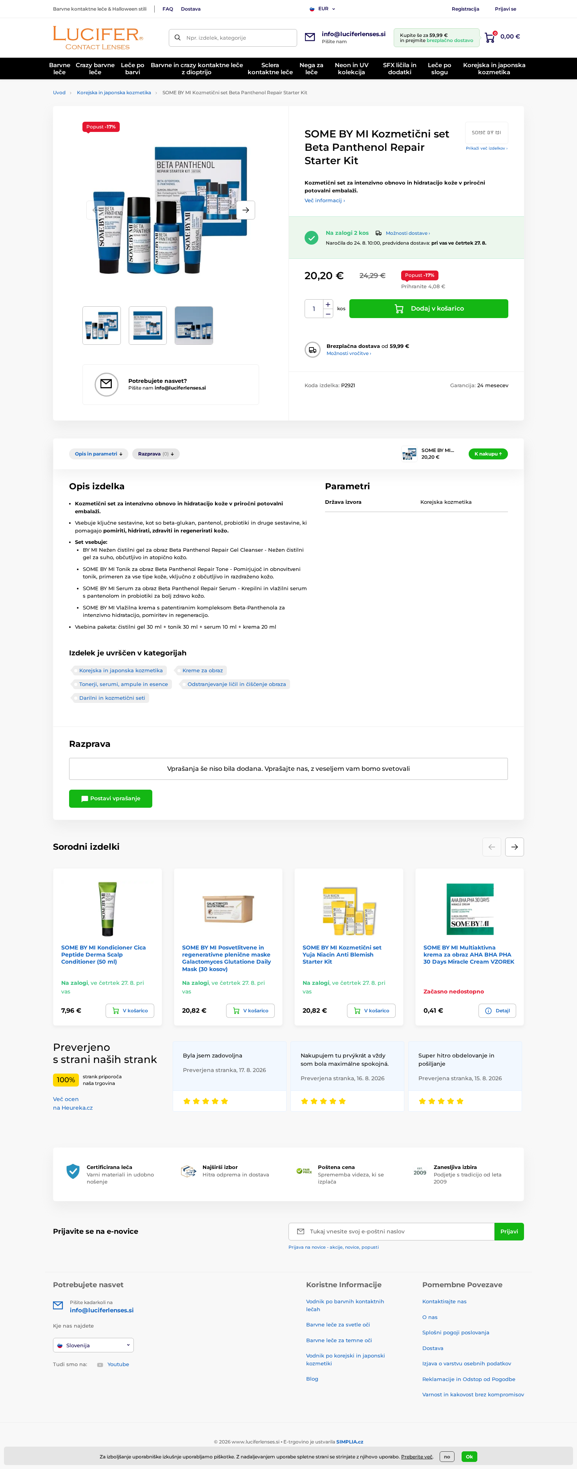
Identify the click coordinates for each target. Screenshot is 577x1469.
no (447, 1457)
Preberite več (417, 1457)
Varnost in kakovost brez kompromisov (473, 1394)
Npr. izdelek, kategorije (216, 38)
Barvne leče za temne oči (339, 1340)
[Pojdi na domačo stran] (98, 37)
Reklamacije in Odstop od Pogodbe (468, 1379)
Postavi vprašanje (115, 798)
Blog (312, 1379)
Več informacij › (325, 200)
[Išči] (177, 38)
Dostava (191, 9)
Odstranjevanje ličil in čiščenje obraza (237, 684)
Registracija (465, 9)
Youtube (118, 1364)
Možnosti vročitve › (349, 353)
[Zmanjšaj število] (328, 313)
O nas (430, 1317)
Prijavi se (505, 9)
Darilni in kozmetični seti (112, 698)
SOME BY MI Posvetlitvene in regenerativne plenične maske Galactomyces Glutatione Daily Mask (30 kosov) (226, 958)
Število (314, 309)
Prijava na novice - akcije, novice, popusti (333, 1247)
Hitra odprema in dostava (236, 1174)
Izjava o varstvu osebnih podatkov (466, 1363)
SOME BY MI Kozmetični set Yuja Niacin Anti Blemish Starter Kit (342, 954)
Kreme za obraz (203, 670)
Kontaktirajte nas (444, 1301)
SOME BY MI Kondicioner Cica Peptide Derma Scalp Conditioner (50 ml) (103, 954)
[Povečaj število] (328, 304)
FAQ (168, 9)
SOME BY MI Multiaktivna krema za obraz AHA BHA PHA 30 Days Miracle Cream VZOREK (469, 954)
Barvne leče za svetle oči (338, 1324)
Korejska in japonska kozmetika (114, 92)
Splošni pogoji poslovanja (455, 1332)
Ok (469, 1457)
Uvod (59, 92)
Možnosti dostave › (408, 233)
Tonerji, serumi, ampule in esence (123, 684)
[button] (245, 210)
